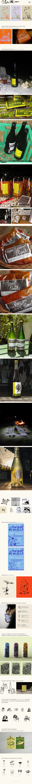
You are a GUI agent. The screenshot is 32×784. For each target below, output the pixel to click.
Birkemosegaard (7, 730)
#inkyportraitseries (20, 699)
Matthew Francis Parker (17, 730)
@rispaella (6, 27)
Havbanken (21, 522)
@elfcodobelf (11, 575)
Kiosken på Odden (14, 27)
